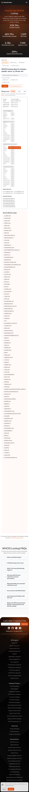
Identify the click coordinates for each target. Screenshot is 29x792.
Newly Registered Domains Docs (14, 777)
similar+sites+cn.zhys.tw (10, 306)
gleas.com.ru (7, 228)
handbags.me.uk (8, 357)
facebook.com (5, 82)
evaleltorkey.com (8, 418)
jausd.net (6, 396)
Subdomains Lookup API (14, 656)
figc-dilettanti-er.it (9, 301)
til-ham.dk (6, 445)
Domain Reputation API (14, 651)
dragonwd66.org (8, 308)
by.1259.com (7, 274)
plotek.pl (6, 362)
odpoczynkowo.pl (8, 237)
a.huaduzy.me (7, 350)
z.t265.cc (6, 359)
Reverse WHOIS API (14, 648)
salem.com (7, 225)
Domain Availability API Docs (14, 755)
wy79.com (6, 372)
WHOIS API (14, 643)
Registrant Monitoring (14, 734)
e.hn (5, 320)
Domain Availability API (14, 659)
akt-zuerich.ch (8, 291)
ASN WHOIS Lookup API (14, 673)
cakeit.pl (6, 337)
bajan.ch (6, 435)
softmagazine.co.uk (9, 411)
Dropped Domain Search (14, 710)
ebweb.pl (6, 381)
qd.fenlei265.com (8, 257)
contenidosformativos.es (10, 457)
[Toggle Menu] (26, 2)
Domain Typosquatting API (14, 675)
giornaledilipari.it (8, 430)
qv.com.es (6, 340)
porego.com (7, 394)
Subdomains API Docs (14, 763)
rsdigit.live (6, 406)
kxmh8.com (7, 367)
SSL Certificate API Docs (14, 761)
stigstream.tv (7, 408)
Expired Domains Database (14, 708)
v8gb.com (6, 279)
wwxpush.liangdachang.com (11, 335)
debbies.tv (7, 403)
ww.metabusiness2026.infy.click (12, 413)
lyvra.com (6, 293)
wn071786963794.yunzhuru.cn (12, 250)
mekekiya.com (7, 313)
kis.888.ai (6, 447)
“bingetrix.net (7, 384)
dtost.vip (6, 433)
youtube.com (5, 79)
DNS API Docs (14, 753)
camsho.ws (7, 425)
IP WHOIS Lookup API (14, 670)
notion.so (6, 345)
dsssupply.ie (7, 252)
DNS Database (14, 689)
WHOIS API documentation (16, 538)
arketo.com (7, 276)
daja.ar (6, 352)
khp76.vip (6, 450)
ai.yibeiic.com (7, 289)
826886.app (7, 347)
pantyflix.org (7, 401)
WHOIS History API (14, 645)
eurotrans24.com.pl (9, 442)
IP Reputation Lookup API (14, 667)
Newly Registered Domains (14, 705)
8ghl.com (6, 232)
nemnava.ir (7, 318)
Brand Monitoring (14, 731)
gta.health (7, 416)
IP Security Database (14, 697)
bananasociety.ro (8, 303)
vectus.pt (6, 242)
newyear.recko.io (8, 330)
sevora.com (7, 455)
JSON (19, 91)
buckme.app (7, 218)
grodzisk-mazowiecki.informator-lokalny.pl (14, 389)
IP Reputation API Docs (14, 766)
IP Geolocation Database (14, 694)
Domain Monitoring (14, 728)
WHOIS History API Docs (14, 747)
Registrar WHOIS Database (14, 718)
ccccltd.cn (7, 272)
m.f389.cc (6, 452)
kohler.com (7, 328)
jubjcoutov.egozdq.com (10, 262)
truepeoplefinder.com (9, 267)
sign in (2, 95)
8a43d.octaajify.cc (9, 311)
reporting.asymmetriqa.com (11, 391)
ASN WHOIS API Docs (14, 774)
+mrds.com (7, 296)
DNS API (14, 654)
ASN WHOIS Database (14, 702)
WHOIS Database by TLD (14, 721)
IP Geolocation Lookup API (14, 664)
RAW (25, 91)
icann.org (6, 281)
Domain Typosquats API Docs (14, 758)
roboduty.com (7, 230)
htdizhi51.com (7, 364)
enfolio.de (6, 386)
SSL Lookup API (14, 662)
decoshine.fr (7, 423)
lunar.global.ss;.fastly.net (10, 323)
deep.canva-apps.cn (9, 235)
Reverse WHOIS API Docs (14, 750)
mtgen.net (7, 315)
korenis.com (7, 269)
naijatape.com (7, 420)
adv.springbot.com (9, 428)
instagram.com (14, 79)
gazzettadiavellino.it (9, 374)
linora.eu (6, 286)
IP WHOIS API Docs (14, 772)
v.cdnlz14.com (7, 325)
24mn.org (6, 298)
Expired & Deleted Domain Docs (14, 780)
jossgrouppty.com (8, 333)
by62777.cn (7, 254)
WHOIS (13, 91)
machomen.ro (7, 245)
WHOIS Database (14, 686)
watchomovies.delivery (10, 398)
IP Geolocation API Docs (14, 769)
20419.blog (7, 284)
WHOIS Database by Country (14, 716)
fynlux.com (7, 220)
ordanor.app (7, 438)
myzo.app (6, 240)
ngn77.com (7, 377)
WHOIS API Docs (14, 742)
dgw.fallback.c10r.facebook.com (12, 264)
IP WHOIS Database (14, 699)
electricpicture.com (9, 247)
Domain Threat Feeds (14, 713)
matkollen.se (7, 342)
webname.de (7, 259)
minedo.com (7, 379)
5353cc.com (7, 223)
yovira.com (7, 369)
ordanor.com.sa (8, 440)
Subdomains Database (14, 691)
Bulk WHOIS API (14, 678)
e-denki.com (7, 215)
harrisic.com (7, 355)
